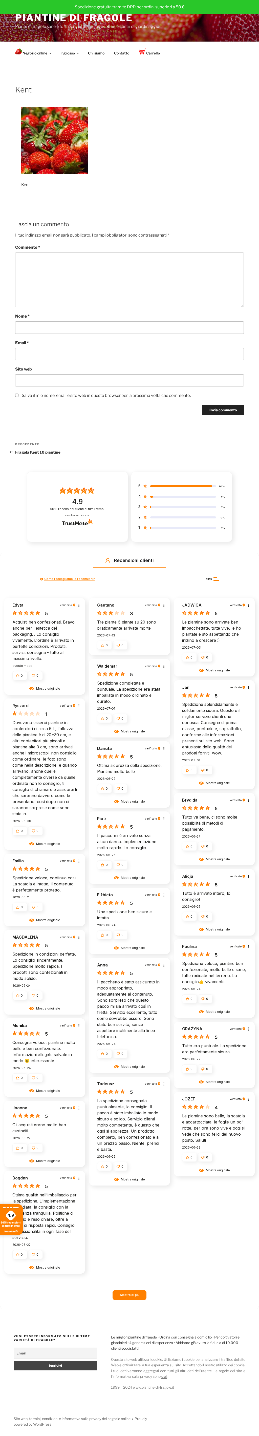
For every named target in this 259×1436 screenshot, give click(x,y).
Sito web (23, 369)
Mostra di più (129, 1295)
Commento (27, 247)
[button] (107, 560)
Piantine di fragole (74, 17)
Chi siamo (96, 53)
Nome (22, 316)
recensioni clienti (77, 509)
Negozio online (35, 53)
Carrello (153, 53)
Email (22, 342)
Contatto (121, 53)
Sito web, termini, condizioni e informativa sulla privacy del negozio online (72, 1418)
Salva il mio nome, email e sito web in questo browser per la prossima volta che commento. (106, 395)
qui (164, 1376)
